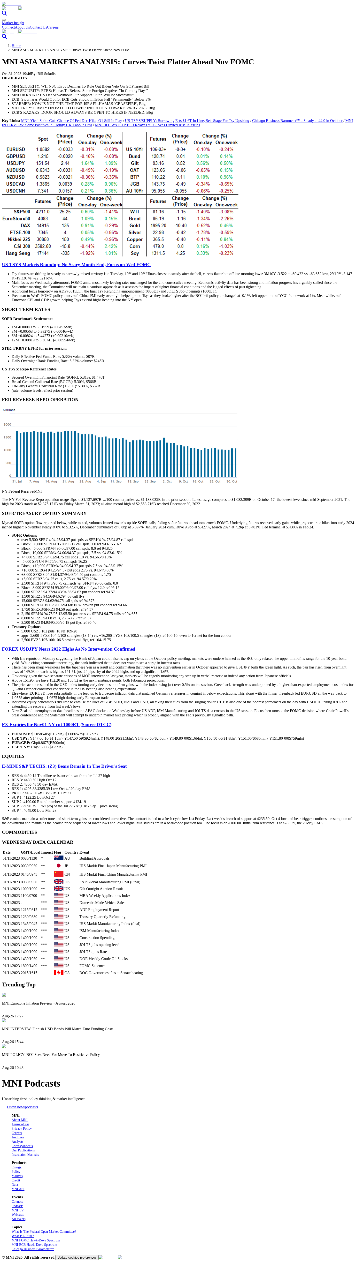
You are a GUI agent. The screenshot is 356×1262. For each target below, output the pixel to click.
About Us (22, 27)
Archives (18, 1137)
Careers (53, 27)
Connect (8, 27)
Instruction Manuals (25, 1155)
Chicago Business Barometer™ (33, 1249)
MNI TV (18, 1210)
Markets (17, 1176)
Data (15, 1185)
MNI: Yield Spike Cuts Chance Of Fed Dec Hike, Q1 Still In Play (71, 121)
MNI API (18, 1189)
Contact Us (38, 27)
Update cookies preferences (77, 1257)
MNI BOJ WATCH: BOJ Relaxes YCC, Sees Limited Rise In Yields (147, 125)
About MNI (20, 1120)
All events (18, 1219)
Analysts (17, 1141)
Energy (17, 1167)
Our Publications (23, 1150)
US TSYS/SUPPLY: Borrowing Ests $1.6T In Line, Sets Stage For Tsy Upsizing (187, 121)
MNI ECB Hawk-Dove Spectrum (34, 1245)
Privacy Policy (22, 1128)
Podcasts (17, 1206)
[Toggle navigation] (4, 20)
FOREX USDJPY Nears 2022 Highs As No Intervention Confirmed (68, 649)
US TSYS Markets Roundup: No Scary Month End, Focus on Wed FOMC (76, 264)
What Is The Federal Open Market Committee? (44, 1231)
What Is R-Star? (23, 1236)
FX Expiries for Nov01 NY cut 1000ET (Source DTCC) (56, 724)
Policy (16, 1171)
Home (16, 46)
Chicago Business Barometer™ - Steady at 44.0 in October (297, 121)
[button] (178, 8)
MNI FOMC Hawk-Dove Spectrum (36, 1240)
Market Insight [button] (13, 23)
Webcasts (18, 1215)
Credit (16, 1180)
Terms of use (20, 1124)
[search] (4, 14)
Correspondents (22, 1146)
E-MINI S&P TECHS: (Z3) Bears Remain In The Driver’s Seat (64, 766)
